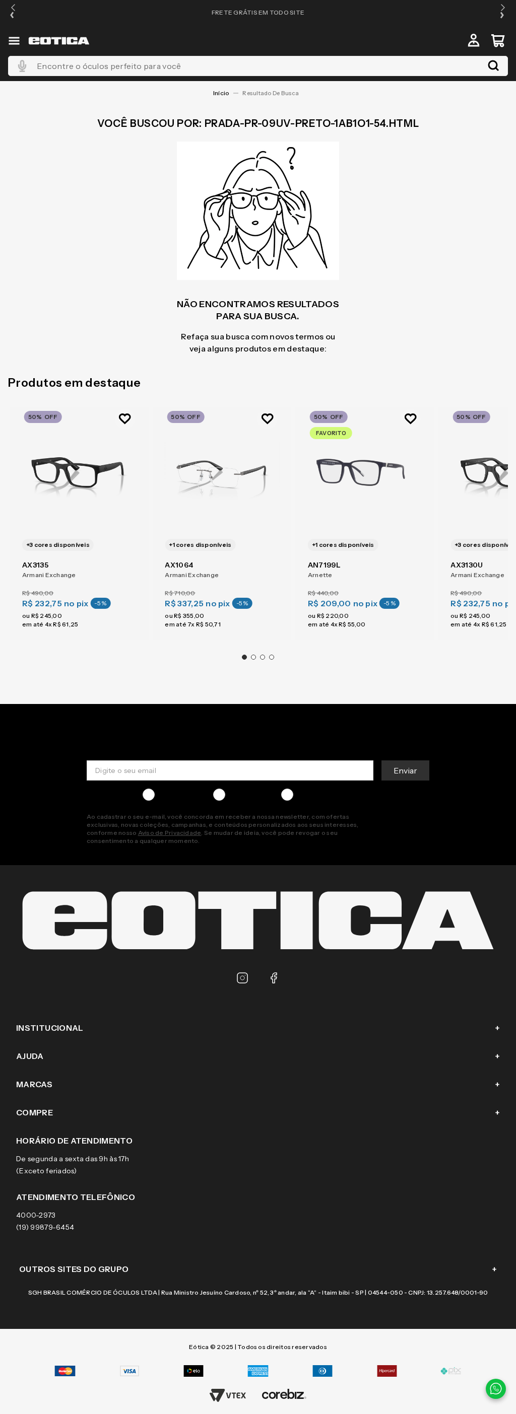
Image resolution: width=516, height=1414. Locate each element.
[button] (13, 12)
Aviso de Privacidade (170, 832)
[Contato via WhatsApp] (496, 1389)
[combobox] (258, 66)
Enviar (405, 770)
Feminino (245, 794)
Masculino (176, 794)
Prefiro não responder (335, 794)
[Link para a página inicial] (221, 93)
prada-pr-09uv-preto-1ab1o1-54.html (272, 93)
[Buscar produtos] (493, 66)
